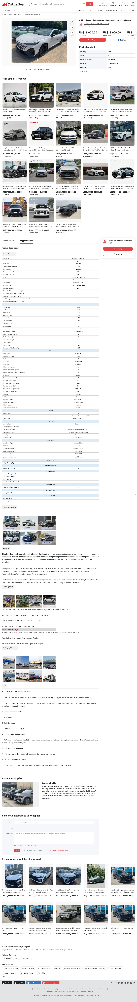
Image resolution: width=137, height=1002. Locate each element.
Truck (16, 959)
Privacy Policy (99, 995)
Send (17, 850)
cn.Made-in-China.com (87, 991)
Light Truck (7, 959)
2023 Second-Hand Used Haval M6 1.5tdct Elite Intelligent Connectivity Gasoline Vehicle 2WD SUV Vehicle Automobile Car (121, 149)
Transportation (12, 14)
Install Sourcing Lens (52, 983)
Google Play (19, 983)
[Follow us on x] (122, 983)
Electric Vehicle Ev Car (115, 968)
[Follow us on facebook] (119, 983)
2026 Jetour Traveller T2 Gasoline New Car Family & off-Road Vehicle (14, 225)
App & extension (111, 10)
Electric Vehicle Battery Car (72, 968)
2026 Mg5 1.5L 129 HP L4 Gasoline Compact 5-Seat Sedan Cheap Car (94, 187)
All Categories (9, 10)
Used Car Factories (28, 968)
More (4, 977)
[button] (84, 4)
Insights (111, 989)
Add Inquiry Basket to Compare (39, 69)
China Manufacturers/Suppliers (52, 989)
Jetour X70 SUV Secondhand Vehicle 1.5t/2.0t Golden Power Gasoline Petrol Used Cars (122, 111)
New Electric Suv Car (27, 973)
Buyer (89, 10)
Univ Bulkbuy (42, 973)
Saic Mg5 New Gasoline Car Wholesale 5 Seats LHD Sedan (15, 111)
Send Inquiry (92, 40)
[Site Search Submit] (89, 4)
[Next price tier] (134, 32)
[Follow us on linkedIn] (134, 983)
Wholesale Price (80, 989)
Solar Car (57, 968)
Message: (10, 833)
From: (11, 823)
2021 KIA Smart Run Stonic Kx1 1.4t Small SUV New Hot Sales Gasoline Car (41, 187)
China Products (37, 989)
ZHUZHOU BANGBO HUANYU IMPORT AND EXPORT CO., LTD (97, 24)
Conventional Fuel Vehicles (32, 14)
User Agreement (79, 995)
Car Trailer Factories (44, 968)
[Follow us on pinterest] (131, 983)
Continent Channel (92, 989)
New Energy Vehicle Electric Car (95, 968)
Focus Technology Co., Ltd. (54, 995)
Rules (133, 10)
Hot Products (27, 989)
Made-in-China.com (60, 991)
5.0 (110, 243)
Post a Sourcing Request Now (57, 850)
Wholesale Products (68, 989)
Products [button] (34, 4)
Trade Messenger (33, 983)
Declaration (89, 995)
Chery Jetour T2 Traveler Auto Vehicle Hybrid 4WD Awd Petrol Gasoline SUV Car (67, 111)
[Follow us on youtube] (128, 983)
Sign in (133, 5)
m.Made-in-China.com (73, 991)
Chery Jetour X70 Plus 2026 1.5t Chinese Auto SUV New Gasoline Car (40, 225)
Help (99, 10)
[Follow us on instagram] (125, 983)
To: (12, 828)
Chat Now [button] (122, 40)
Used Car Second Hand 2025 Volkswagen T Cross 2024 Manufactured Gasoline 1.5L (65, 149)
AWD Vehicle (26, 959)
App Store (7, 983)
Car (20, 14)
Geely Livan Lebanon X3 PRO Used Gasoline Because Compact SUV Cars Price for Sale (14, 149)
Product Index (103, 989)
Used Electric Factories (11, 968)
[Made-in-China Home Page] (13, 4)
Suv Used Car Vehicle (10, 973)
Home (4, 14)
